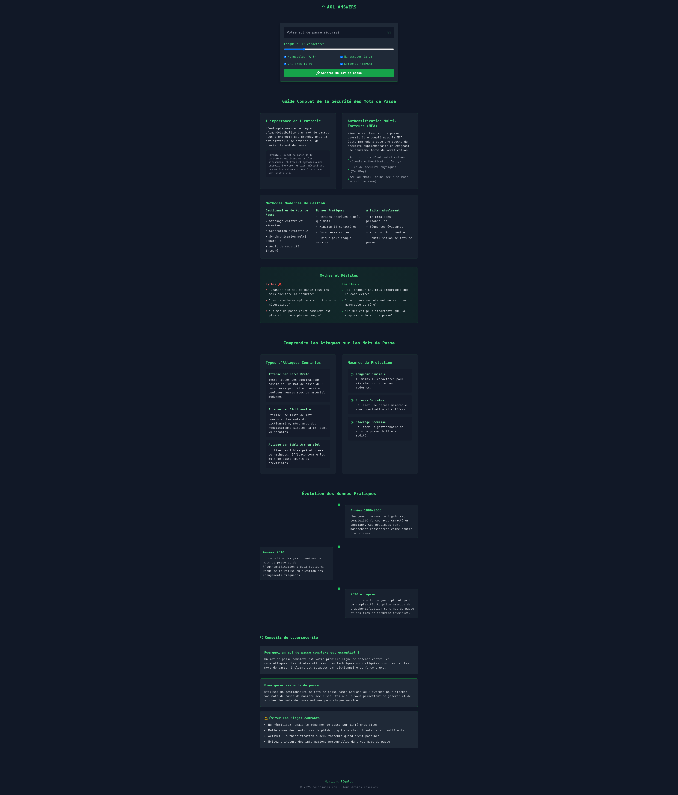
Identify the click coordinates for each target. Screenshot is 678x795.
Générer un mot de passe (341, 73)
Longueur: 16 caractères (304, 44)
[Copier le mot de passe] (389, 32)
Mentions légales (339, 781)
